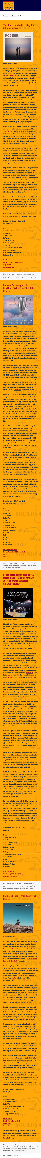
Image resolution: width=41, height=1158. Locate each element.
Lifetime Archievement (20, 565)
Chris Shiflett (15, 961)
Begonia (32, 274)
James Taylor (18, 887)
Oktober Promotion (9, 1126)
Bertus (5, 554)
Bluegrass (31, 564)
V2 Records (6, 557)
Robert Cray (17, 1148)
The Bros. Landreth (8, 260)
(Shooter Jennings (32, 959)
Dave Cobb (29, 1146)
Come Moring (8, 131)
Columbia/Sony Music (10, 876)
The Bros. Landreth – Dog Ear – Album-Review (20, 27)
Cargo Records (7, 265)
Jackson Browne (18, 276)
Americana (27, 274)
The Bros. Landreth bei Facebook (13, 262)
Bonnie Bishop (7, 1119)
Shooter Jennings (24, 1148)
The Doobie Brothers (8, 888)
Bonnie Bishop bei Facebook (11, 1121)
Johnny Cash (12, 565)
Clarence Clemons (24, 885)
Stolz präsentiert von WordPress (10, 1155)
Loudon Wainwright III (10, 549)
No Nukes (24, 887)
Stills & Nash (33, 887)
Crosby (9, 675)
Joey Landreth (10, 76)
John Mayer (14, 978)
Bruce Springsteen (8, 871)
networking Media (8, 267)
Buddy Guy (16, 1146)
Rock (28, 887)
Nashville (11, 1148)
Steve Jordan (32, 1148)
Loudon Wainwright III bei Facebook (14, 552)
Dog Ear (12, 276)
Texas (4, 1150)
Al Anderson (27, 1145)
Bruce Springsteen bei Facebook (12, 874)
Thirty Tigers (7, 1123)
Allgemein (19, 274)
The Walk (8, 1150)
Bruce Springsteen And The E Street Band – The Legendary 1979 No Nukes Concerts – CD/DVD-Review (18, 579)
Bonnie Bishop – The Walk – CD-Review (20, 897)
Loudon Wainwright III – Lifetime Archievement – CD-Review (18, 288)
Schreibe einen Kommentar (30, 277)
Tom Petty (11, 677)
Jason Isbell (6, 961)
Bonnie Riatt (6, 276)
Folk (7, 565)
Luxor (9, 277)
